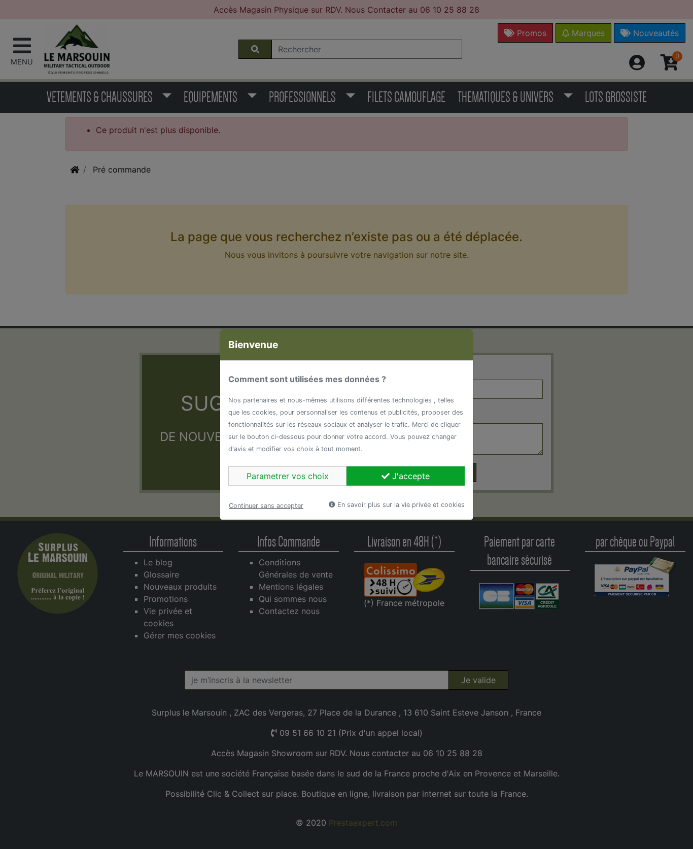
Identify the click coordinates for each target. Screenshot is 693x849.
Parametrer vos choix (288, 476)
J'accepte (410, 476)
